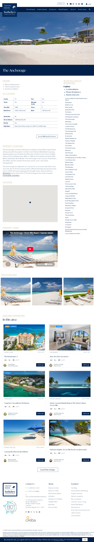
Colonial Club (69, 177)
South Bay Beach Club (71, 200)
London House (69, 126)
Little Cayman (76, 513)
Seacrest (67, 210)
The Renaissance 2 (11, 356)
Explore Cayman (76, 493)
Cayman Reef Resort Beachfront (16, 452)
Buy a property (76, 499)
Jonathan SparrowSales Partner (59, 413)
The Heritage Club (70, 131)
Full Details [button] (40, 365)
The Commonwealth (71, 124)
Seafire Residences (70, 138)
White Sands (69, 133)
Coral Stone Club (70, 160)
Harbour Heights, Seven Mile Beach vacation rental (68, 449)
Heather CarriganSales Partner (58, 365)
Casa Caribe (69, 172)
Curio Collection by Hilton (72, 233)
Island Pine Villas (70, 188)
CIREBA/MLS (52, 502)
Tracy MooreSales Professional (13, 365)
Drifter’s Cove (69, 105)
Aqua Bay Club (69, 109)
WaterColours (69, 179)
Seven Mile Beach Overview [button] (47, 136)
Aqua (66, 217)
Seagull (67, 191)
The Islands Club (70, 174)
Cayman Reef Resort (71, 193)
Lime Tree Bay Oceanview (59, 356)
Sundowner (68, 136)
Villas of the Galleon (71, 155)
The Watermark (70, 143)
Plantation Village (70, 205)
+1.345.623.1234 (33, 488)
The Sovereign (69, 186)
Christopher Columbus (11, 175)
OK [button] (85, 540)
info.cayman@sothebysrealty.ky (36, 496)
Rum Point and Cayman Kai (80, 510)
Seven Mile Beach (77, 504)
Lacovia (67, 181)
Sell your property (77, 496)
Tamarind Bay (69, 203)
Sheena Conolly (53, 488)
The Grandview (69, 215)
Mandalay (6, 173)
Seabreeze (68, 102)
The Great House (70, 148)
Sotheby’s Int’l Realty (55, 499)
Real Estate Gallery (54, 493)
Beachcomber (69, 165)
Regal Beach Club (70, 198)
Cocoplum (68, 224)
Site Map (51, 504)
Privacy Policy (52, 507)
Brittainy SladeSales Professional (13, 460)
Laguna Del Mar (70, 196)
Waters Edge (69, 162)
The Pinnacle (69, 153)
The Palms (68, 112)
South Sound (75, 507)
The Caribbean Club (71, 169)
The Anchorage (69, 119)
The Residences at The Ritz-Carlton (75, 157)
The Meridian (69, 167)
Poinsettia (68, 227)
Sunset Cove (69, 212)
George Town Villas (71, 220)
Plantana (68, 150)
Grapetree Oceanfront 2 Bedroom (16, 403)
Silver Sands (68, 107)
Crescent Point (69, 208)
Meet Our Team (53, 490)
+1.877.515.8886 (33, 491)
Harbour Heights (70, 141)
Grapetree (68, 222)
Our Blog (74, 488)
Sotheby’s (51, 496)
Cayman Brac (75, 515)
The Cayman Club (70, 184)
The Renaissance (70, 129)
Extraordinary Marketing (79, 490)
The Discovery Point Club (72, 114)
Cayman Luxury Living (78, 502)
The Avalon (68, 145)
